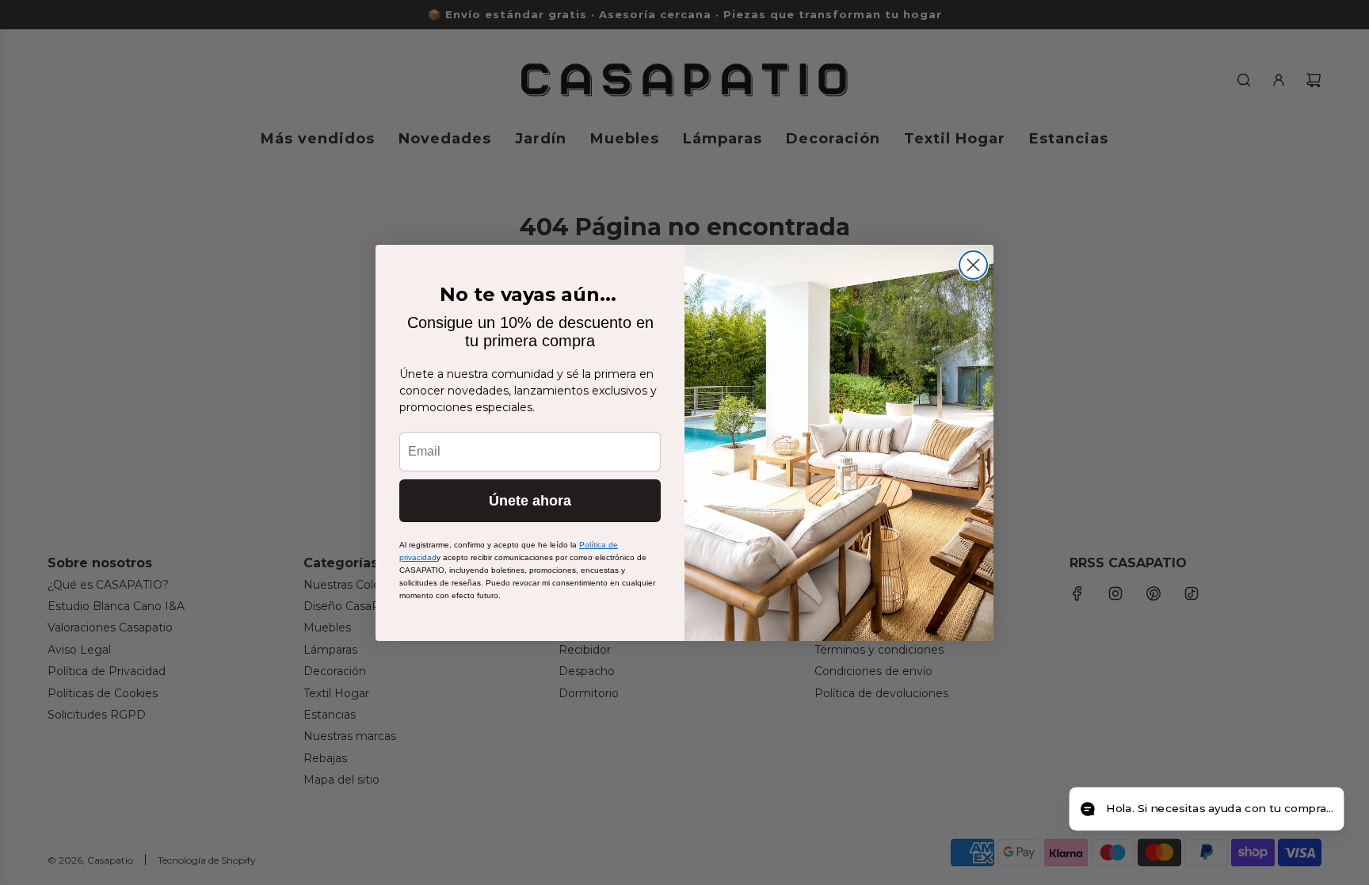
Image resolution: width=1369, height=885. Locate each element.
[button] (1206, 809)
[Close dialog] (973, 265)
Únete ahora (530, 501)
